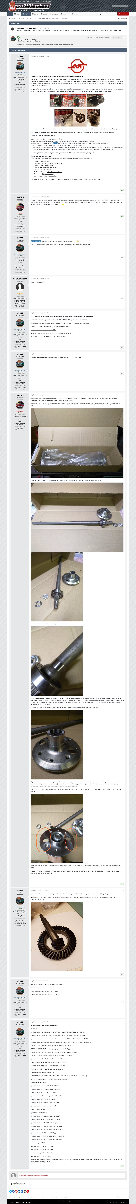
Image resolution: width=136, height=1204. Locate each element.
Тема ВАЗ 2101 (116, 1202)
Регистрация (123, 14)
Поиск (76, 14)
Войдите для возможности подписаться (99, 37)
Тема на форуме (20, 87)
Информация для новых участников (29, 28)
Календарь (55, 14)
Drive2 (20, 81)
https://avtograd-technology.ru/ (109, 129)
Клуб (17, 14)
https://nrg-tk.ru (48, 170)
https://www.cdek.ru (47, 166)
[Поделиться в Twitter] (10, 1191)
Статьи (36, 14)
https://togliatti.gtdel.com (48, 168)
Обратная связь (27, 1202)
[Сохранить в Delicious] (22, 1191)
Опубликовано (40, 56)
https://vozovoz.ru (47, 174)
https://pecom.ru (45, 161)
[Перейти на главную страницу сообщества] (10, 14)
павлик (20, 197)
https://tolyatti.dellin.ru (55, 163)
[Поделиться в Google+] (16, 1191)
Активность (65, 14)
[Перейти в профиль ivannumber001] (20, 287)
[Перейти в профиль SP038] (12, 29)
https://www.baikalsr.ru (54, 172)
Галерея (44, 14)
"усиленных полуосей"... (73, 398)
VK (20, 82)
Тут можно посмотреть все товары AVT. (43, 330)
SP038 (28, 42)
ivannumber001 (20, 279)
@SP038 (55, 143)
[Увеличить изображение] (77, 66)
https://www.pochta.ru (51, 176)
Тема (17, 1202)
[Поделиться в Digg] (19, 1191)
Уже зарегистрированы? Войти (106, 14)
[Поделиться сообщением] (123, 56)
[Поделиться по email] (25, 1191)
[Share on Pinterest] (27, 1191)
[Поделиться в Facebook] (13, 1191)
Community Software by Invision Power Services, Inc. (70, 1201)
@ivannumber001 (36, 241)
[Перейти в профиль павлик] (20, 207)
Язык (11, 1202)
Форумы (26, 14)
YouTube (20, 223)
